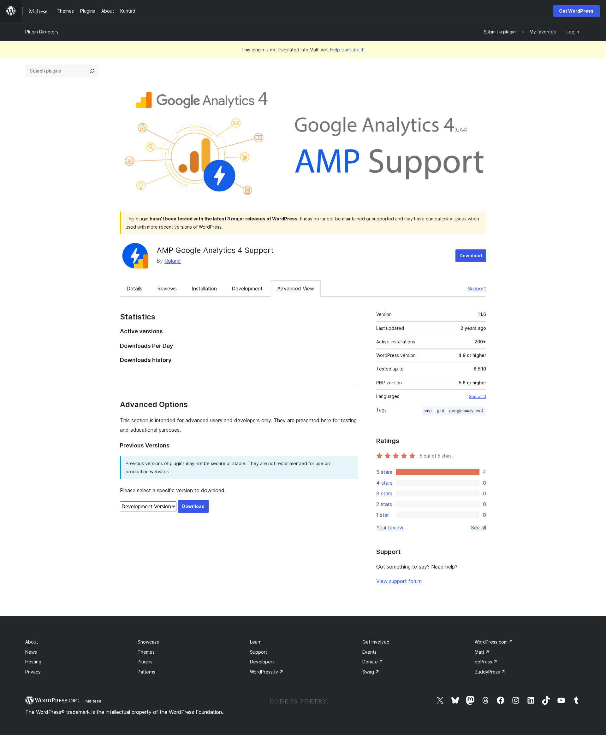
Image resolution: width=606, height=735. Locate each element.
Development (247, 288)
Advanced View (295, 288)
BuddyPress (490, 671)
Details (134, 288)
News (31, 652)
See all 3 (477, 396)
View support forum (399, 581)
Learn (256, 642)
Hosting (33, 661)
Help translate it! (347, 49)
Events (369, 652)
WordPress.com (494, 642)
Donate (372, 661)
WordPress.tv (266, 671)
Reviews (167, 288)
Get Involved (375, 642)
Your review (389, 527)
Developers (262, 661)
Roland (172, 261)
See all (478, 527)
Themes (146, 652)
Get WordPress (576, 11)
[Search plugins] (92, 71)
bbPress (486, 661)
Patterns (146, 671)
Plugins (145, 661)
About (31, 642)
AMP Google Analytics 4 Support (215, 250)
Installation (204, 288)
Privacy (33, 671)
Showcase (148, 642)
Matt (482, 652)
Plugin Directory (42, 31)
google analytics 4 (466, 410)
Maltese (93, 700)
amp (428, 410)
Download (471, 255)
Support (477, 288)
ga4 (440, 410)
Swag (370, 671)
